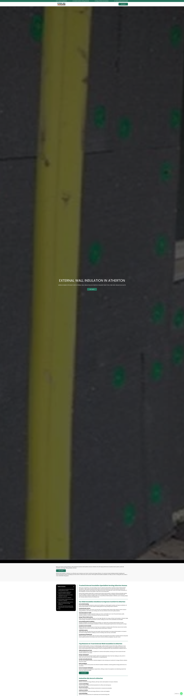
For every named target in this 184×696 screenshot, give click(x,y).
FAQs (59, 608)
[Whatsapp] (181, 693)
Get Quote (123, 4)
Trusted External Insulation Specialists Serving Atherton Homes (66, 590)
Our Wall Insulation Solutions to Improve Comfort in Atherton (64, 593)
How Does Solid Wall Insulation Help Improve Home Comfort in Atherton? (65, 606)
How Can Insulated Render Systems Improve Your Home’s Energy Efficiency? (65, 603)
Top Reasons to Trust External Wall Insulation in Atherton (65, 595)
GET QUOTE (92, 289)
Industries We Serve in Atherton (64, 597)
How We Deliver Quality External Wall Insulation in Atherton (65, 600)
